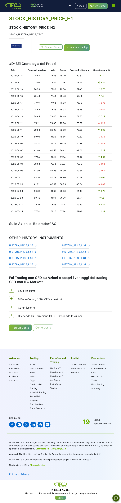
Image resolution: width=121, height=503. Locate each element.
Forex (32, 364)
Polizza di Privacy (19, 474)
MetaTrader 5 (56, 376)
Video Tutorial (97, 364)
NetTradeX (55, 368)
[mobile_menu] (113, 5)
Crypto (33, 380)
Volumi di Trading (38, 392)
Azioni (32, 376)
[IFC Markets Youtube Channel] (40, 424)
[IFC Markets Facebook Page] (12, 424)
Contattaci (14, 380)
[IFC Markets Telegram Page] (47, 424)
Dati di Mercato (78, 364)
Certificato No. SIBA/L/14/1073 (51, 448)
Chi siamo (13, 364)
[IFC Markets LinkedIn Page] (33, 424)
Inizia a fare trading (77, 47)
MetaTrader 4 (56, 372)
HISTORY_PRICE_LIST (21, 245)
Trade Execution (37, 408)
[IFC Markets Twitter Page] (26, 424)
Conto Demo (43, 327)
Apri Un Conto (98, 5)
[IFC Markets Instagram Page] (19, 424)
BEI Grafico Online (51, 47)
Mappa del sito (37, 465)
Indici (32, 372)
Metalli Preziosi (37, 368)
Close (60, 498)
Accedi (81, 5)
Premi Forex (15, 368)
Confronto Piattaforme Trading (55, 384)
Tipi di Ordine (36, 404)
